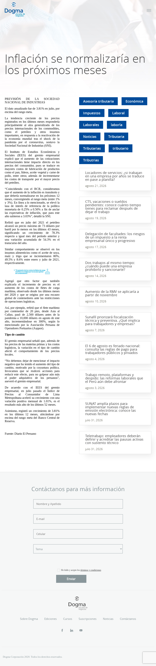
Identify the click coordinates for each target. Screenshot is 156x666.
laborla (116, 124)
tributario (120, 148)
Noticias (89, 136)
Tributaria (116, 136)
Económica (134, 101)
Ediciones (50, 619)
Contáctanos (128, 619)
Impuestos (91, 113)
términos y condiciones (90, 570)
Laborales (91, 124)
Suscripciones (87, 619)
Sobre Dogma (29, 619)
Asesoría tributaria (98, 101)
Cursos (67, 619)
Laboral (118, 113)
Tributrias (91, 160)
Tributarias (92, 148)
